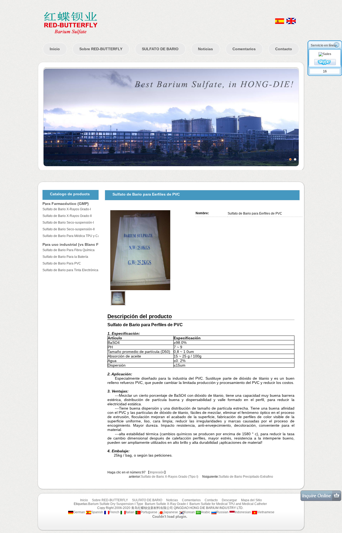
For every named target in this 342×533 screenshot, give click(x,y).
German (79, 512)
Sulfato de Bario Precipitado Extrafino (246, 476)
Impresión (157, 472)
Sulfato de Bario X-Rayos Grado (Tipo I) (169, 476)
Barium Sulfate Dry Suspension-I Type (115, 504)
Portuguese (149, 512)
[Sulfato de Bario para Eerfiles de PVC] (150, 250)
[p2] (295, 159)
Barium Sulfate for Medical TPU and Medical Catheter (228, 504)
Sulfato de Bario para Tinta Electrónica (70, 270)
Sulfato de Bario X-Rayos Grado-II (67, 216)
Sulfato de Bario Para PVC (61, 263)
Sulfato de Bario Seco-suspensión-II (68, 229)
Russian (222, 512)
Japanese (171, 512)
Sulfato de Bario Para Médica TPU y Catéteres (76, 236)
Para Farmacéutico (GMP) (65, 203)
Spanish (97, 512)
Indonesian (243, 512)
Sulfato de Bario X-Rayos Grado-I (66, 209)
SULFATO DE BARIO (160, 49)
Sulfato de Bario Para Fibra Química (68, 250)
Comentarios (244, 49)
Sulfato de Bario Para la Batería (65, 257)
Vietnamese (265, 512)
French (114, 512)
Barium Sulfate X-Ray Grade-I (166, 504)
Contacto (283, 49)
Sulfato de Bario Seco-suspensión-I (68, 222)
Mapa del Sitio (251, 500)
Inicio (55, 49)
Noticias (205, 49)
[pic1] (290, 159)
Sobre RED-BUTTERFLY (100, 49)
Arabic (205, 512)
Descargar (229, 500)
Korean (189, 512)
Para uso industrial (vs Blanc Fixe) (73, 244)
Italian (130, 512)
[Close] (337, 45)
